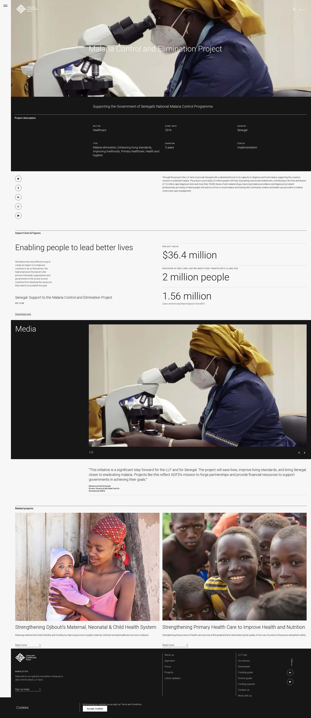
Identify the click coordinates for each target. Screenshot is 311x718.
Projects (168, 672)
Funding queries (246, 684)
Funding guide (245, 672)
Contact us (243, 689)
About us (169, 654)
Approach (169, 660)
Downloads (244, 666)
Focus (167, 666)
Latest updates (172, 678)
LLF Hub (242, 654)
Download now (23, 314)
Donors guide (245, 678)
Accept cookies (95, 708)
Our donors (244, 660)
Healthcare (94, 41)
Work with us (245, 695)
